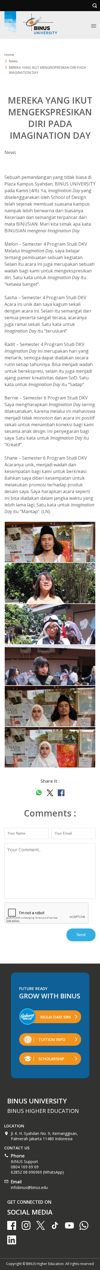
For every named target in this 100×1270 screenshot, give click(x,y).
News (13, 61)
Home (9, 54)
